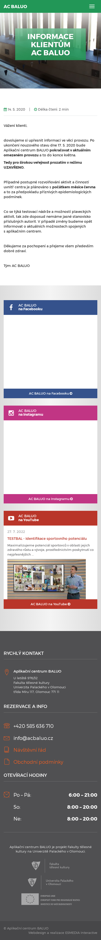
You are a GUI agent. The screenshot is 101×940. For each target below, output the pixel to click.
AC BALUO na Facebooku (49, 393)
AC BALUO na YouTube (49, 604)
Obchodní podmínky (38, 762)
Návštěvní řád (29, 750)
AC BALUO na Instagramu (49, 499)
